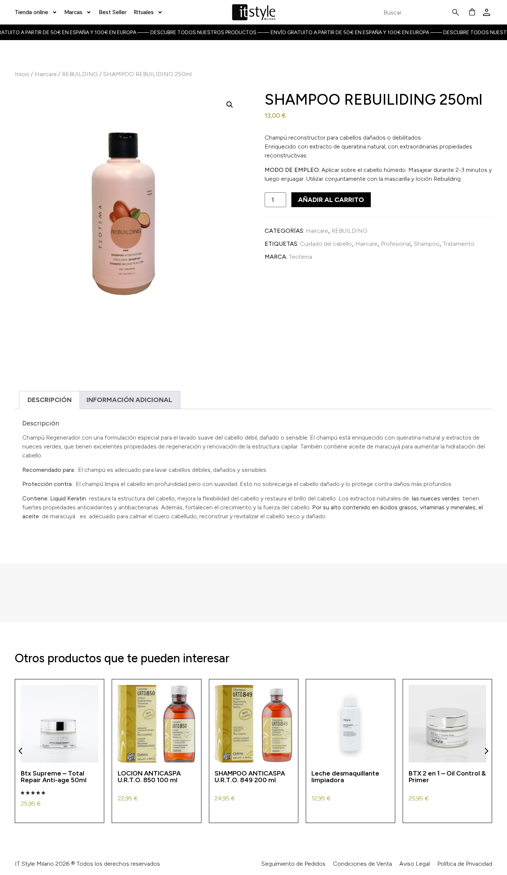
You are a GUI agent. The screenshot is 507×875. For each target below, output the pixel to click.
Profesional (395, 243)
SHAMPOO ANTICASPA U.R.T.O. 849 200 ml (250, 776)
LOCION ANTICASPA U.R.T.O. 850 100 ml (149, 776)
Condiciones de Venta (362, 863)
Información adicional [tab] (129, 400)
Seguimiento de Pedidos (293, 863)
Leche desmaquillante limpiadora (345, 776)
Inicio (22, 74)
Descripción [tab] (49, 400)
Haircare (46, 74)
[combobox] (417, 12)
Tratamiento (458, 243)
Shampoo (426, 243)
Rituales (144, 12)
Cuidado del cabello (326, 243)
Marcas (73, 12)
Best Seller (113, 12)
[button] (229, 104)
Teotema (300, 256)
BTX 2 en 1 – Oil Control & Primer (447, 776)
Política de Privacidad (464, 863)
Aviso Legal (414, 863)
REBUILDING (80, 74)
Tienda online (31, 12)
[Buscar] (457, 12)
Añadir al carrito (331, 200)
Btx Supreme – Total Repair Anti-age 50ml (53, 776)
